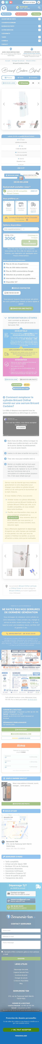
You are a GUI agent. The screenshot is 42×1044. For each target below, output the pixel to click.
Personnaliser (21, 1036)
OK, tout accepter (22, 1030)
